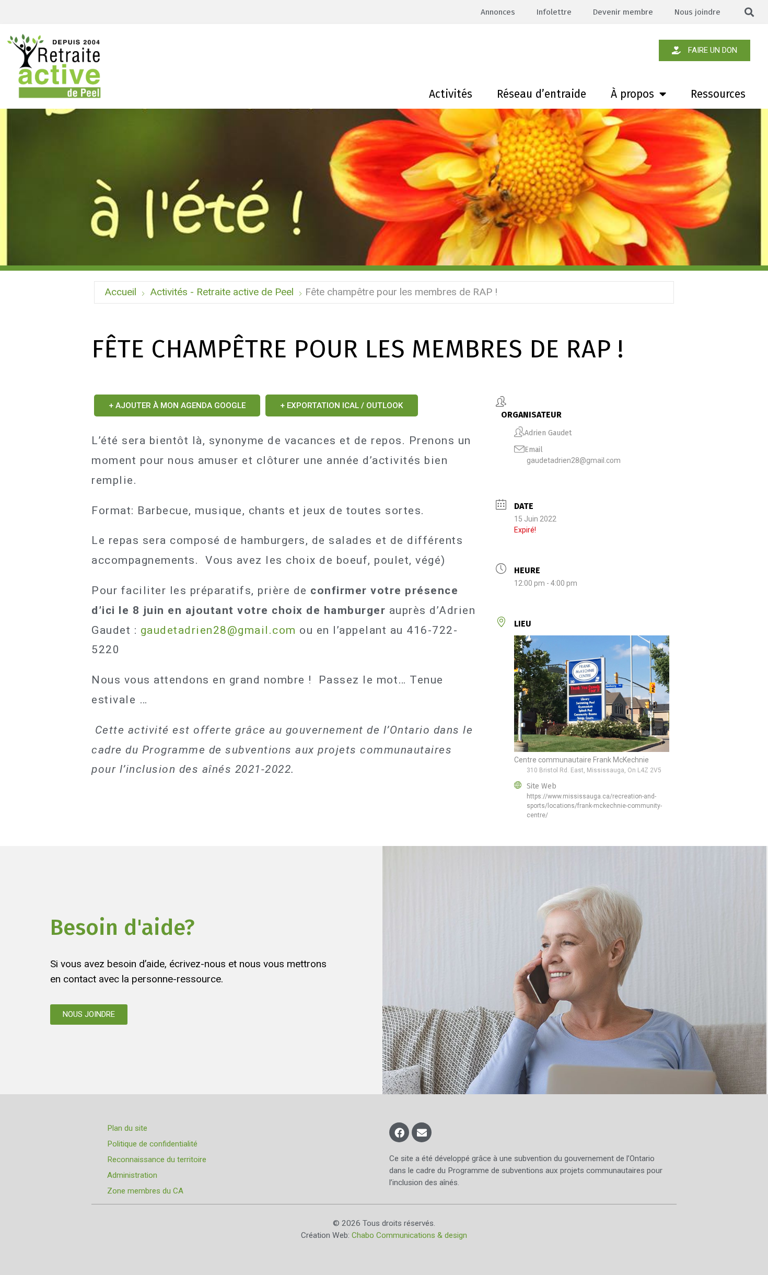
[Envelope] (422, 1132)
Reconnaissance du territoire (156, 1159)
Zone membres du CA (145, 1191)
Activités (450, 94)
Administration (132, 1175)
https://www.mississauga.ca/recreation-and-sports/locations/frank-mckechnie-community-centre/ (594, 806)
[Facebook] (399, 1132)
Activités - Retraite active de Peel (222, 292)
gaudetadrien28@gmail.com (574, 460)
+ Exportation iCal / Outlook (341, 405)
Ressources (718, 94)
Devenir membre (622, 12)
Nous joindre (697, 12)
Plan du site (127, 1128)
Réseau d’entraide (541, 94)
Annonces (498, 12)
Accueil (120, 292)
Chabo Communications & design (409, 1235)
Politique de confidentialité (152, 1144)
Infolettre (554, 12)
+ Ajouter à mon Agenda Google (177, 405)
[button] (749, 12)
